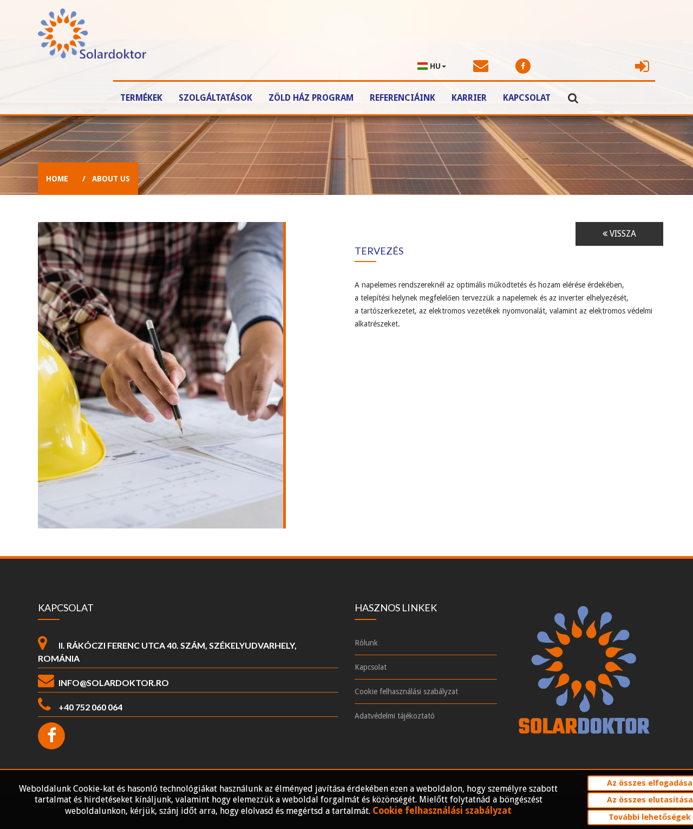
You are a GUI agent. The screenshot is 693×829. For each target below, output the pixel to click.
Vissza (621, 234)
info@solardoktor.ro (113, 682)
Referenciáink (402, 98)
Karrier (469, 98)
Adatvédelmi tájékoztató (395, 715)
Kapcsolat (527, 98)
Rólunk (366, 642)
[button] (431, 66)
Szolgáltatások (215, 98)
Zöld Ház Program (311, 98)
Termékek (141, 98)
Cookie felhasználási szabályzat (406, 691)
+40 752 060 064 (90, 707)
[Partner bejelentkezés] (643, 66)
